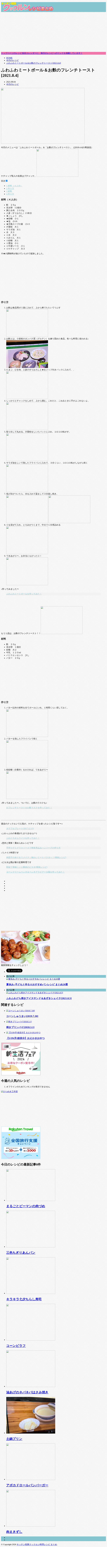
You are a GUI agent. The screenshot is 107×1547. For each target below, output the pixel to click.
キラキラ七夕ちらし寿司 (24, 1299)
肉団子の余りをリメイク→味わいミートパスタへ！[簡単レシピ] (36, 857)
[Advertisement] (53, 32)
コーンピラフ (16, 1345)
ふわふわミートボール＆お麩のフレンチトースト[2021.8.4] (33, 63)
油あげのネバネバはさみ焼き (27, 1392)
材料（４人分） (14, 186)
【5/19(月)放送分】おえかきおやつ (25, 1038)
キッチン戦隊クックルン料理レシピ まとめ (37, 1544)
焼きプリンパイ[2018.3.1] (20, 1027)
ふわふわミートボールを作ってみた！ (24, 594)
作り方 (10, 188)
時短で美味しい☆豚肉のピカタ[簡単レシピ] (26, 867)
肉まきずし (14, 1531)
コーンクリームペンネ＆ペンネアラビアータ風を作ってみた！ (35, 872)
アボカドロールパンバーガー (27, 1485)
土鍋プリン (14, 1438)
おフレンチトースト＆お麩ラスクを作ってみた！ (29, 808)
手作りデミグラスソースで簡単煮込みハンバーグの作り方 (33, 848)
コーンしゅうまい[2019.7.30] (22, 1016)
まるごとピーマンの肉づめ (25, 1206)
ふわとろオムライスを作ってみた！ (23, 838)
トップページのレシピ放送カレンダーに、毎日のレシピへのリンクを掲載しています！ (41, 53)
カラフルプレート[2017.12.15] (20, 828)
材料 (9, 191)
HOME (9, 58)
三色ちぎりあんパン (20, 1252)
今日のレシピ (12, 60)
